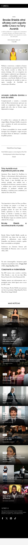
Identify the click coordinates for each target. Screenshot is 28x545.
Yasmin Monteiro (9, 500)
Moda (14, 16)
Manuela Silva (9, 363)
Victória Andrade (10, 441)
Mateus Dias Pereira (10, 383)
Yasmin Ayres (8, 324)
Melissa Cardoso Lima (11, 343)
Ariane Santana (9, 422)
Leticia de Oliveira (10, 481)
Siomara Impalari (15, 40)
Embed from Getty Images (14, 148)
